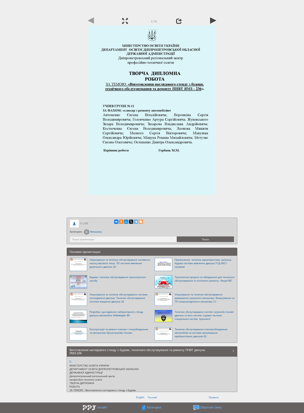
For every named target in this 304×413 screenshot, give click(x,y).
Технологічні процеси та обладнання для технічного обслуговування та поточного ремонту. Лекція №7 (205, 278)
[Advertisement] (152, 8)
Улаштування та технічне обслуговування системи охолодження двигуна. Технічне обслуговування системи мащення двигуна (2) (119, 298)
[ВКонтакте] (116, 222)
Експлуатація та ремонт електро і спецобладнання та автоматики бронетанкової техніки (119, 330)
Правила (214, 397)
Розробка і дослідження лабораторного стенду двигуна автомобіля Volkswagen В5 (116, 313)
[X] (131, 222)
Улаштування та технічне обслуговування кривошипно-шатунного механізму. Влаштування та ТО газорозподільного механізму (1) (204, 298)
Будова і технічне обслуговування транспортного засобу (118, 278)
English (140, 397)
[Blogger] (141, 222)
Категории (154, 407)
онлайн (102, 407)
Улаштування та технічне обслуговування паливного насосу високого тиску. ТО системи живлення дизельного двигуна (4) (120, 263)
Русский (152, 397)
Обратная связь (211, 407)
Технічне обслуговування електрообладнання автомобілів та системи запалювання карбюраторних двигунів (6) (201, 332)
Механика (96, 231)
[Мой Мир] (126, 222)
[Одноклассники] (121, 222)
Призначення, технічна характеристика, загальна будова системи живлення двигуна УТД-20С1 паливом (203, 263)
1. (70, 361)
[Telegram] (136, 222)
